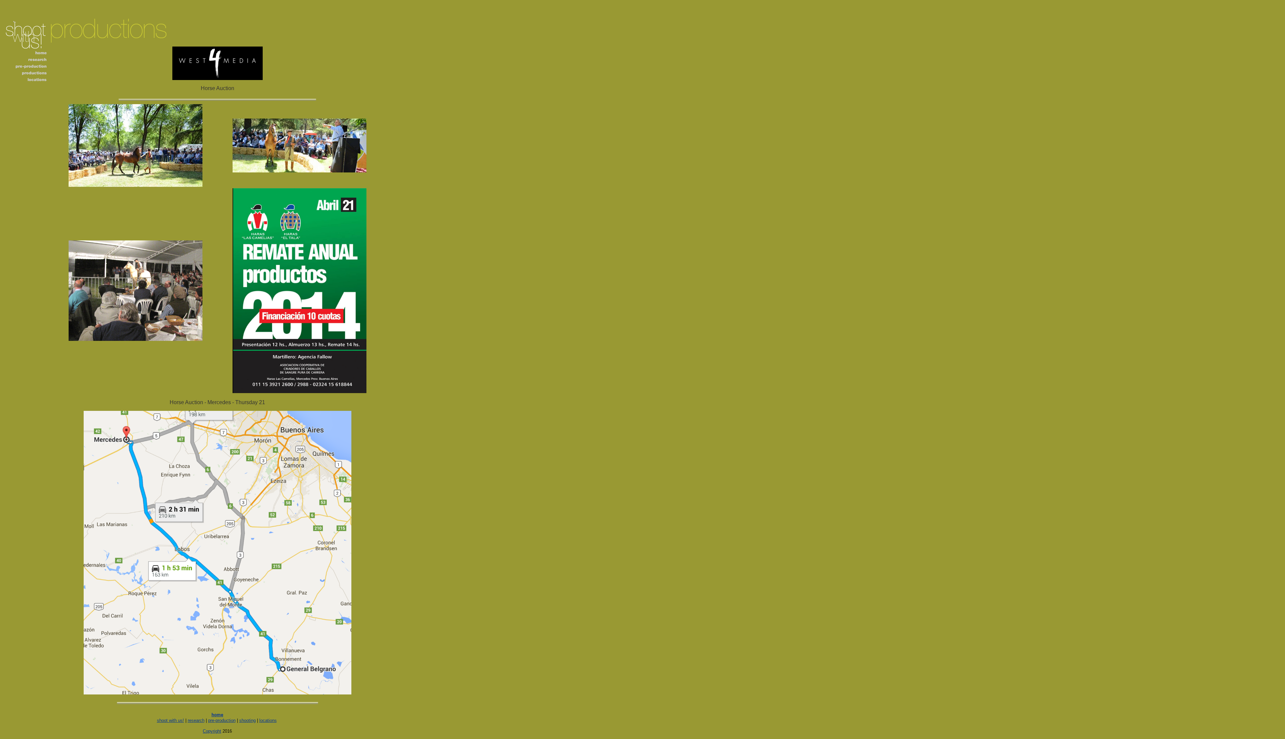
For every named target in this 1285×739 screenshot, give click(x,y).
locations (268, 720)
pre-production (222, 720)
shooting (247, 720)
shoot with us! (170, 720)
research (196, 720)
